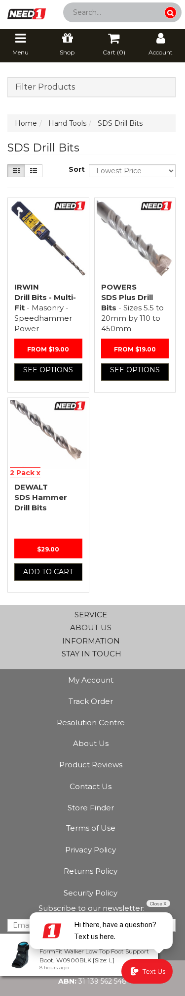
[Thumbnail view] (16, 170)
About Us (91, 743)
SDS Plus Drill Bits (132, 307)
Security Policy (90, 892)
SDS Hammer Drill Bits (40, 497)
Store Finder (91, 807)
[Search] (170, 12)
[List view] (33, 170)
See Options (48, 369)
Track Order (91, 701)
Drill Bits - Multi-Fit (45, 307)
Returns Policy (90, 871)
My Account (90, 680)
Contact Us (90, 786)
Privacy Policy (90, 849)
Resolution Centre (91, 722)
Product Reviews (90, 764)
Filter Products (45, 87)
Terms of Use (90, 828)
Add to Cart (48, 571)
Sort (75, 169)
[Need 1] (26, 10)
